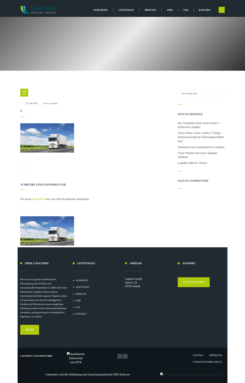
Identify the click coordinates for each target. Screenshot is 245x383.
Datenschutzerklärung (207, 362)
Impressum (215, 355)
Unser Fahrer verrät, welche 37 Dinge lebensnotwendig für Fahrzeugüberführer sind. (201, 137)
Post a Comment (50, 103)
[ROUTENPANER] (194, 286)
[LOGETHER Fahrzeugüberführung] (37, 9)
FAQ (185, 10)
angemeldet (38, 198)
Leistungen (126, 10)
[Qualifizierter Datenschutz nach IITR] (76, 358)
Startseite (100, 10)
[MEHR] (29, 333)
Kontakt (205, 10)
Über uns (150, 10)
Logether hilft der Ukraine (192, 162)
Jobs (170, 10)
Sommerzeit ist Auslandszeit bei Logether (201, 147)
